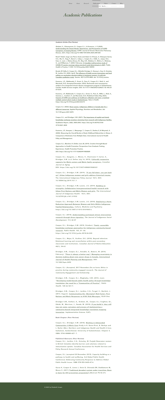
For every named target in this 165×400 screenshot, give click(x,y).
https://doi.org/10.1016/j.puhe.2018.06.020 (74, 233)
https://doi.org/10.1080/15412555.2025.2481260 (83, 53)
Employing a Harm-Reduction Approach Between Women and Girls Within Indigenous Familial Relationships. (84, 204)
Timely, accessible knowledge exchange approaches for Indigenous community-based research (83, 227)
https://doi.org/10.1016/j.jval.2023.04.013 (70, 102)
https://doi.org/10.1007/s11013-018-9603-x (74, 209)
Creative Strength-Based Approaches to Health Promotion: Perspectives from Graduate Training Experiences (81, 146)
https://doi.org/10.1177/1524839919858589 (74, 151)
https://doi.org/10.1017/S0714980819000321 (79, 167)
